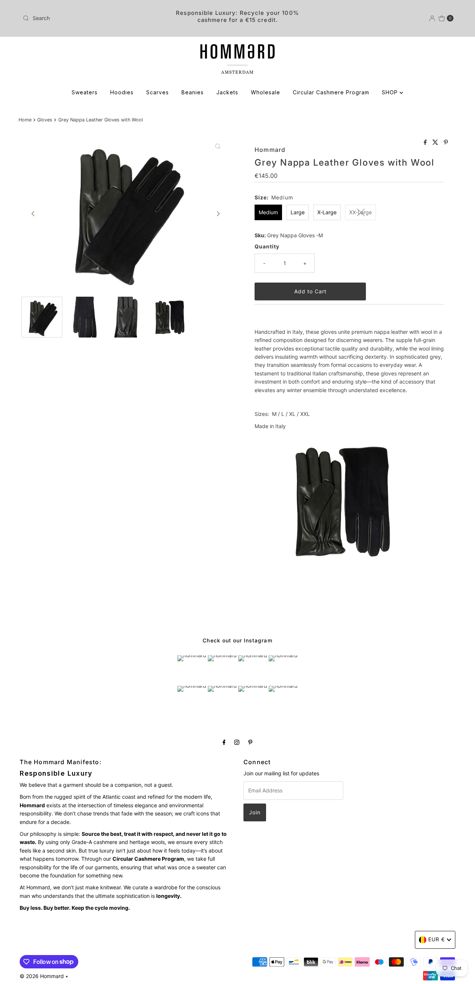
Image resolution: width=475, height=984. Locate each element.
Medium (268, 212)
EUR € (436, 939)
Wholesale (265, 92)
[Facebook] (224, 742)
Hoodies (122, 92)
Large (298, 212)
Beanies (192, 92)
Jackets (227, 92)
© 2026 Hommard (42, 976)
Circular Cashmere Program (331, 92)
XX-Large (360, 212)
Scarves (157, 92)
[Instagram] (236, 742)
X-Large (327, 212)
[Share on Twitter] (436, 142)
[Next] (218, 214)
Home (25, 120)
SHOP (391, 92)
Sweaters (85, 92)
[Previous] (33, 214)
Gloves (44, 120)
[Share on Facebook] (426, 142)
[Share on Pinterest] (446, 142)
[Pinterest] (250, 742)
